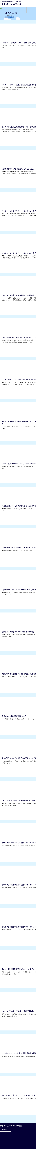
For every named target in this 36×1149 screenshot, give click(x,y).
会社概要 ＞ (5, 1130)
